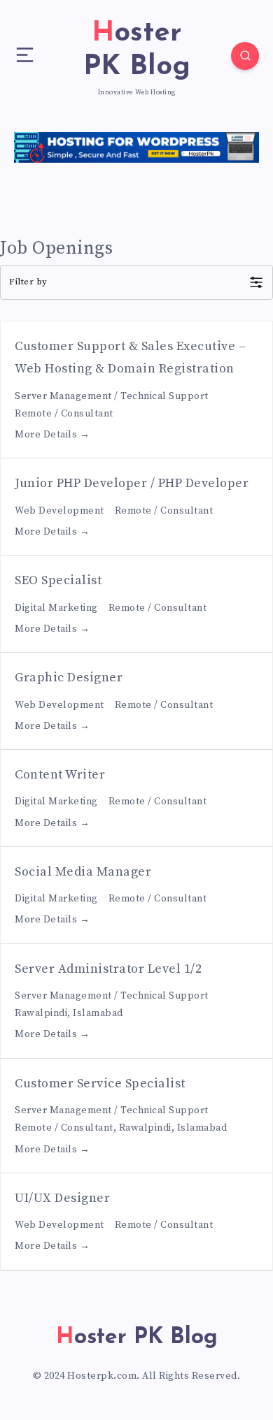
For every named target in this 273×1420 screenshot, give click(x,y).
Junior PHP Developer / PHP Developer (131, 483)
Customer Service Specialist (100, 1083)
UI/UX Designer (62, 1198)
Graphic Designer (68, 677)
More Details (47, 434)
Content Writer (60, 775)
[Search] (245, 56)
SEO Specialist (58, 580)
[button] (136, 282)
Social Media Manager (83, 872)
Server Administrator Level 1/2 (108, 969)
